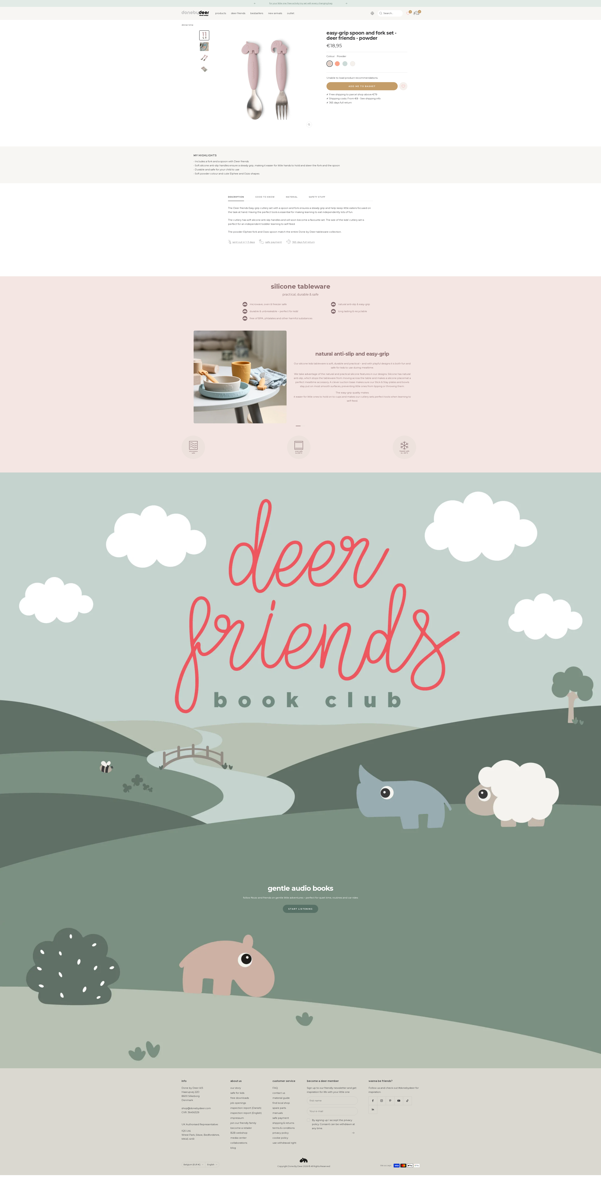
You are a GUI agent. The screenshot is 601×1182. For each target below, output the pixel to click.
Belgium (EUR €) (192, 1164)
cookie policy (280, 1137)
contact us (278, 1092)
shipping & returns (283, 1122)
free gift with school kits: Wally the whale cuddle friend (301, 3)
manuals (277, 1112)
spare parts (279, 1107)
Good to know (265, 197)
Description (236, 197)
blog (233, 1147)
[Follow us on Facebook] (373, 1100)
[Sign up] (353, 1133)
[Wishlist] (408, 13)
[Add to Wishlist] (403, 86)
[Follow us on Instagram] (381, 1100)
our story (235, 1087)
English (210, 1164)
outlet (290, 13)
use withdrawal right (284, 1142)
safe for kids (237, 1092)
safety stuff (317, 197)
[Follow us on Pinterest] (390, 1100)
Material (292, 197)
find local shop (281, 1102)
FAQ (275, 1087)
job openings (238, 1102)
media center (238, 1137)
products (220, 13)
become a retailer (241, 1127)
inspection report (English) (246, 1112)
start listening (300, 909)
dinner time (187, 25)
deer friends (238, 13)
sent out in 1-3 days (243, 242)
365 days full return (303, 242)
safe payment (273, 242)
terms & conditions (283, 1127)
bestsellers (256, 13)
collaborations (238, 1142)
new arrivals (275, 13)
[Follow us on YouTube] (398, 1100)
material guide (281, 1097)
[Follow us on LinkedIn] (373, 1109)
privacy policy (280, 1132)
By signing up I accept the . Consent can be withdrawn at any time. (333, 1124)
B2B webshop (238, 1132)
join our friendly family (243, 1122)
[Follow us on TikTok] (407, 1100)
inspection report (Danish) (245, 1107)
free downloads (239, 1097)
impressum (237, 1117)
